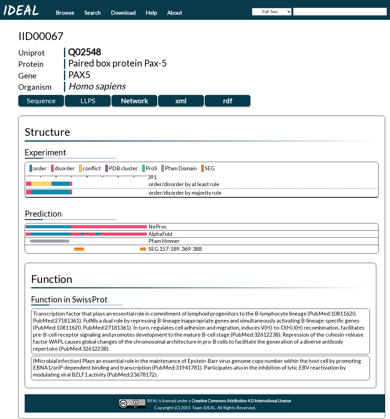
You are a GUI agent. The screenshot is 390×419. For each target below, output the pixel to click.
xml (181, 100)
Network (134, 100)
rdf (227, 100)
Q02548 (84, 51)
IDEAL (21, 10)
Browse (65, 12)
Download (123, 12)
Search (92, 12)
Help (151, 12)
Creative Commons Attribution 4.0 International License (241, 400)
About (174, 12)
